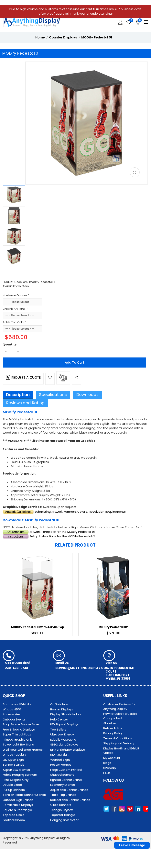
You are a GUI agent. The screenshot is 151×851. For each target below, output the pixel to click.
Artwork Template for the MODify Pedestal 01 (62, 532)
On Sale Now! (59, 704)
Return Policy (112, 728)
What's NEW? (12, 709)
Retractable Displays (18, 805)
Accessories (11, 714)
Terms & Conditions (117, 738)
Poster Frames (60, 764)
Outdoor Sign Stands (18, 800)
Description (18, 395)
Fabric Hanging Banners (20, 775)
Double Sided (12, 785)
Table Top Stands (63, 795)
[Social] (76, 379)
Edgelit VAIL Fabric (63, 739)
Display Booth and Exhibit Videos (121, 750)
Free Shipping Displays (19, 729)
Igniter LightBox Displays (67, 749)
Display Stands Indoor (66, 714)
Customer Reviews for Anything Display (119, 706)
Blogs (107, 763)
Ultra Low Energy (62, 734)
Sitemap (109, 768)
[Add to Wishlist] (50, 379)
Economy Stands (62, 785)
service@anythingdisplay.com (82, 668)
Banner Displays (61, 709)
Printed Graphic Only (17, 739)
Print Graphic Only (15, 780)
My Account (111, 758)
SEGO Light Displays (64, 744)
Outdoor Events (14, 719)
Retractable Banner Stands (70, 800)
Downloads (87, 394)
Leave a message (132, 845)
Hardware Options (15, 295)
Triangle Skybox (61, 810)
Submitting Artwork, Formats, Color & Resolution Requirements (80, 511)
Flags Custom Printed (66, 770)
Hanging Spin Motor (64, 820)
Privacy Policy (113, 733)
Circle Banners (60, 805)
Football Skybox (14, 820)
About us (109, 723)
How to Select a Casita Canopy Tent (120, 716)
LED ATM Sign (59, 754)
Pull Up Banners (14, 790)
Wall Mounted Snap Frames (23, 749)
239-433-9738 (16, 668)
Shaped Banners (62, 775)
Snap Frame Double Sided (21, 724)
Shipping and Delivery (118, 743)
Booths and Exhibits (17, 704)
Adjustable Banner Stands (69, 790)
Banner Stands (13, 764)
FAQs (107, 773)
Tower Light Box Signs (18, 744)
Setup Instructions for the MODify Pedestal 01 (62, 536)
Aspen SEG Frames (16, 770)
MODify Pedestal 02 (113, 627)
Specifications (53, 394)
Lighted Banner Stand (66, 780)
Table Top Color (14, 322)
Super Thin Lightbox (17, 734)
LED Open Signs (14, 760)
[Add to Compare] (63, 377)
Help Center (59, 719)
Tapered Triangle (62, 815)
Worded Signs (60, 760)
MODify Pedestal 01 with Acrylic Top (37, 627)
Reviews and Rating (25, 403)
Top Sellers (58, 729)
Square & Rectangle (17, 810)
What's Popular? (14, 754)
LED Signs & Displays (64, 724)
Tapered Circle (13, 815)
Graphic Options (14, 309)
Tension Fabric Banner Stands (24, 795)
